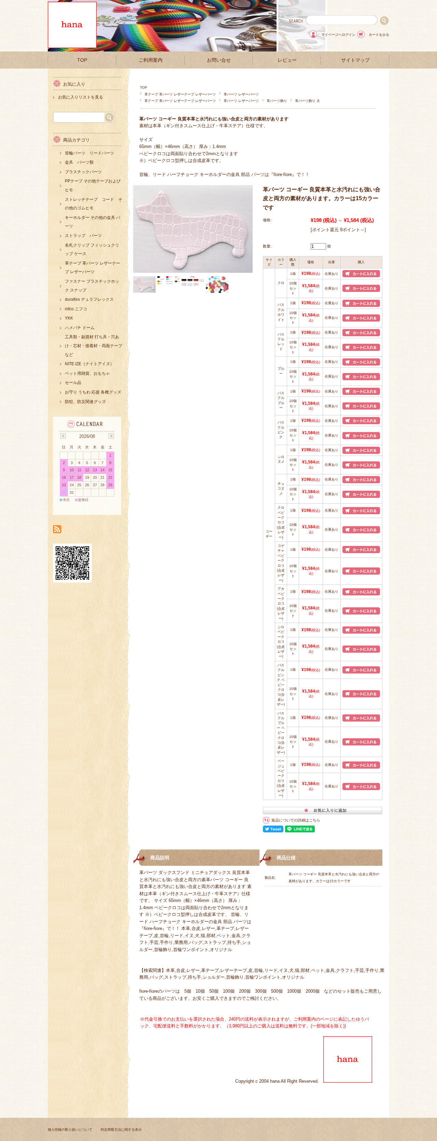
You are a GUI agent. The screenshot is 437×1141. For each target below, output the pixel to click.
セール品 (73, 382)
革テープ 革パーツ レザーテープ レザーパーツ (180, 94)
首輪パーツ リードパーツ (89, 153)
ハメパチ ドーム (80, 327)
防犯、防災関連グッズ (85, 401)
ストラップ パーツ (83, 235)
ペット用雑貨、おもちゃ (87, 373)
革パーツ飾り (277, 101)
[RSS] (57, 530)
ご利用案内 (151, 60)
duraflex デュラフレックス (89, 299)
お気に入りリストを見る (80, 97)
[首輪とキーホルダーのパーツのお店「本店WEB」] (72, 46)
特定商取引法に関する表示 (121, 1129)
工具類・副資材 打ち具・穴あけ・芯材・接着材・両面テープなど (93, 346)
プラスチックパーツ (83, 171)
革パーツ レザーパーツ (241, 94)
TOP (82, 60)
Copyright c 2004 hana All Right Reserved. (279, 1081)
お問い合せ (219, 60)
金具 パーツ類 (79, 162)
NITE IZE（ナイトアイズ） (89, 363)
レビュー (287, 60)
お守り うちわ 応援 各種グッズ (93, 392)
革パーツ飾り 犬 (307, 101)
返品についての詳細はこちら (295, 820)
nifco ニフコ (76, 309)
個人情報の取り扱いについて (70, 1129)
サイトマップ (355, 60)
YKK (69, 318)
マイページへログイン (338, 34)
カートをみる (379, 34)
